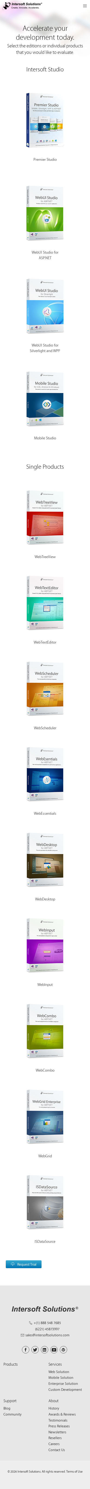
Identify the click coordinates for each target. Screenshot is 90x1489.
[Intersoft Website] (22, 6)
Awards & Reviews (62, 1414)
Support (9, 1401)
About (53, 1401)
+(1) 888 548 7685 (47, 1322)
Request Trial (26, 1264)
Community (12, 1414)
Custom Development (65, 1389)
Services (55, 1364)
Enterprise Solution (63, 1383)
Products (10, 1364)
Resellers (55, 1437)
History (53, 1408)
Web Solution (58, 1371)
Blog (6, 1408)
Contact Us (56, 1450)
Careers (54, 1443)
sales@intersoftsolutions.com (47, 1335)
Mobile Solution (60, 1377)
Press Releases (59, 1426)
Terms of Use (74, 1471)
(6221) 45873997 (47, 1329)
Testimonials (57, 1420)
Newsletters (57, 1432)
